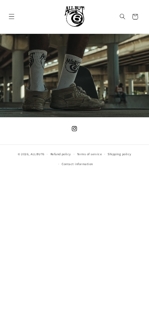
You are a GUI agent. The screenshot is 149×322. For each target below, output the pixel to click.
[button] (11, 16)
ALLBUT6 (37, 154)
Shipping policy (119, 154)
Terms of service (89, 154)
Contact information (77, 164)
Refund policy (60, 154)
